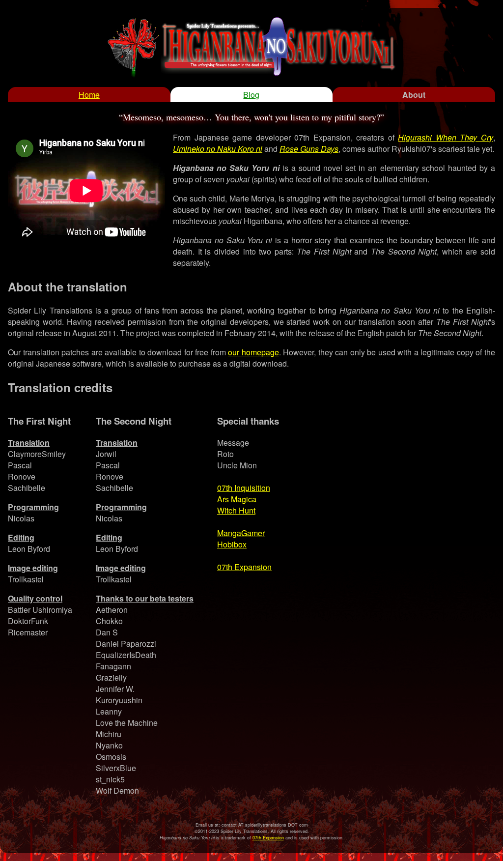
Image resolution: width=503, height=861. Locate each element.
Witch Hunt (236, 510)
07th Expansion (244, 567)
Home (89, 94)
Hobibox (232, 544)
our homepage (253, 352)
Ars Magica (236, 499)
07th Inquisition (243, 487)
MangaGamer (241, 533)
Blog (251, 94)
